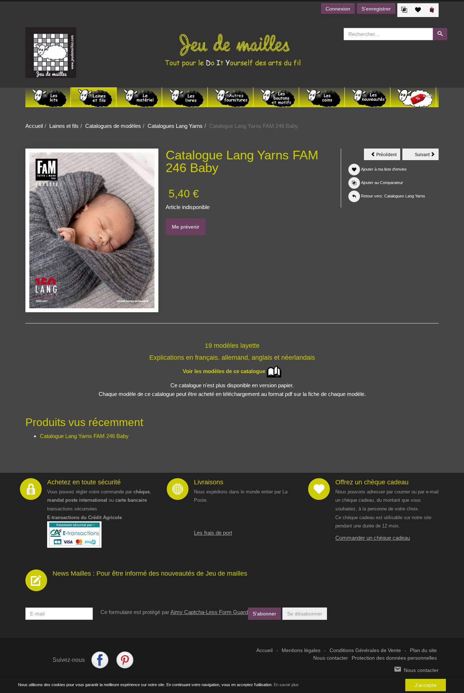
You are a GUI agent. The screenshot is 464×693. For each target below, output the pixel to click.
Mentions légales (301, 650)
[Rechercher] (440, 34)
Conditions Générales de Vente (365, 650)
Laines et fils (64, 126)
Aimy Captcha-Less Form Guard (209, 612)
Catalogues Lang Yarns (175, 126)
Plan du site (423, 650)
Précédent (387, 155)
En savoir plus (286, 684)
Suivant (427, 155)
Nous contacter (330, 658)
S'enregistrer (376, 9)
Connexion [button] (338, 9)
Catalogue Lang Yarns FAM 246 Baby (84, 436)
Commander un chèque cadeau (372, 538)
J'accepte (425, 685)
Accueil (34, 126)
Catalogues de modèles (113, 126)
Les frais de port (213, 533)
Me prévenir (185, 227)
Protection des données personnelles (394, 658)
